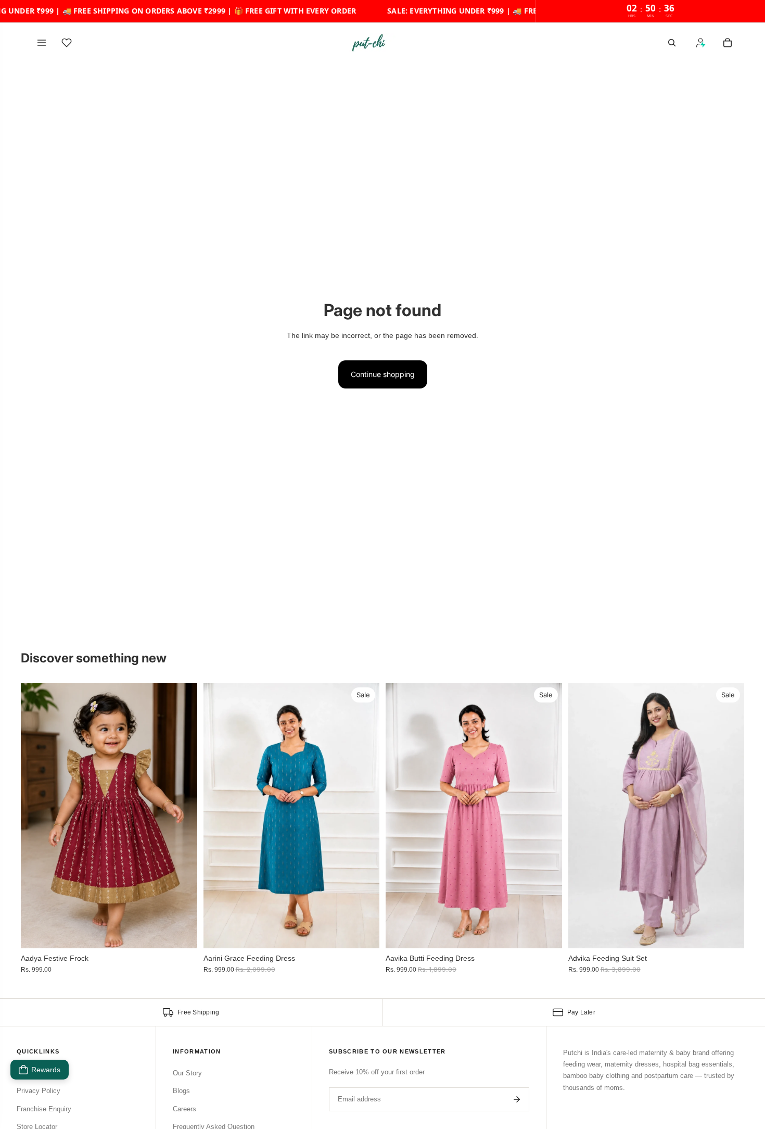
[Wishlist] (66, 42)
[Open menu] (41, 42)
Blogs (181, 1091)
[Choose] (181, 932)
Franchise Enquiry (44, 1109)
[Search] (671, 42)
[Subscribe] (517, 1099)
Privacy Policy (38, 1091)
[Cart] (727, 42)
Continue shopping (383, 374)
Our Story (187, 1073)
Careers (184, 1109)
